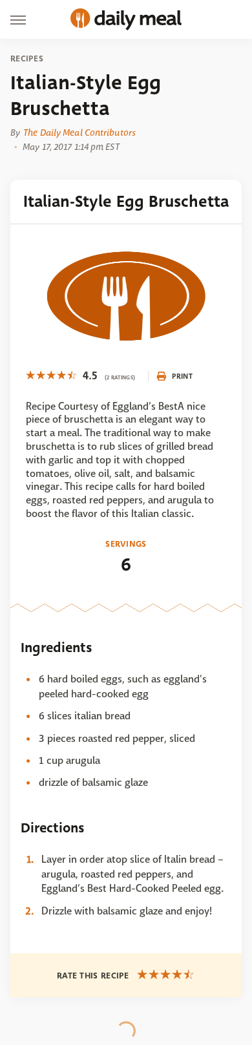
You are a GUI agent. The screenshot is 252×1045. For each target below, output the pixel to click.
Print (182, 376)
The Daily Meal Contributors (79, 132)
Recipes (26, 58)
